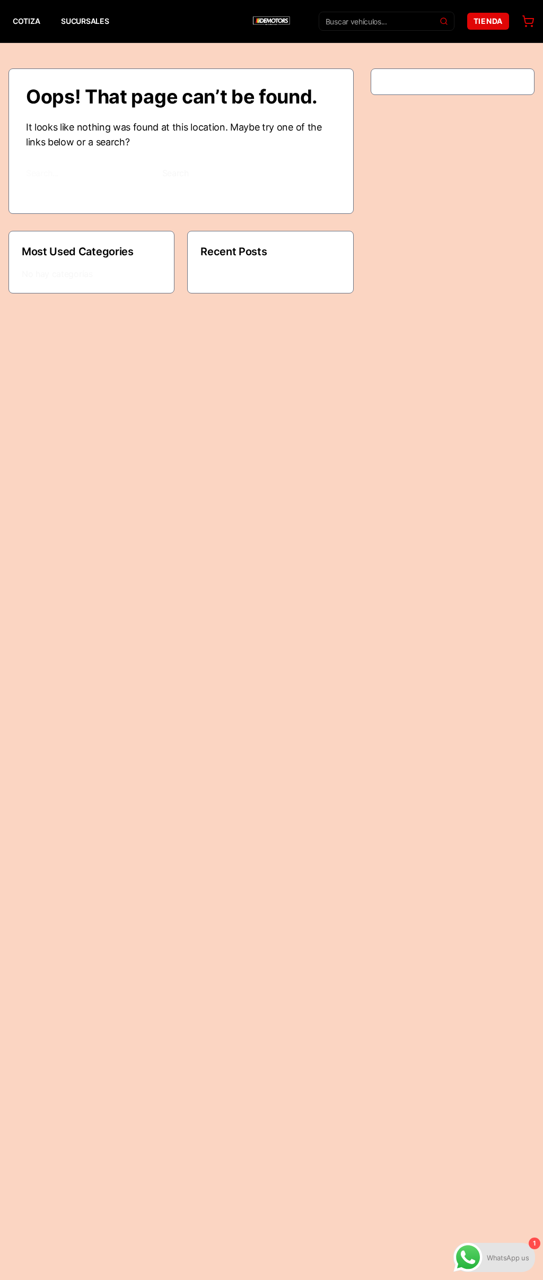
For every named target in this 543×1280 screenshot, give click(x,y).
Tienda (488, 20)
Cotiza (26, 20)
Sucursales (85, 20)
